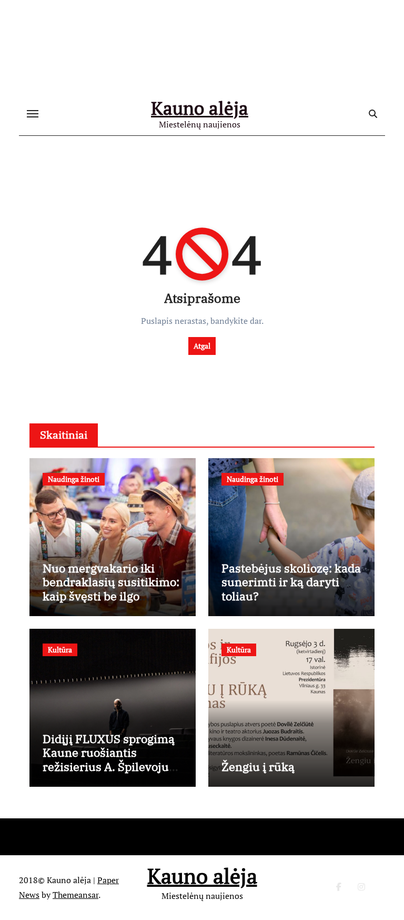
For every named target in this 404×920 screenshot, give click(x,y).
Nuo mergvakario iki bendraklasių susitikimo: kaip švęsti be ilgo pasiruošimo (111, 588)
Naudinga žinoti (73, 479)
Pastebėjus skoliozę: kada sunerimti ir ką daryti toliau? (291, 582)
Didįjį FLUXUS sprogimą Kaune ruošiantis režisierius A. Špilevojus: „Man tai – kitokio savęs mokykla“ (110, 766)
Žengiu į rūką (258, 766)
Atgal (202, 346)
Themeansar (75, 895)
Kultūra (60, 650)
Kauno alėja (199, 108)
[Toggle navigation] (32, 113)
